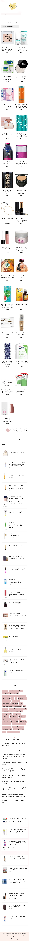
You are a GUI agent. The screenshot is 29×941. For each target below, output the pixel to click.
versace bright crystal (7, 729)
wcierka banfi (16, 729)
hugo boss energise (18, 706)
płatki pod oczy (14, 721)
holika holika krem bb (7, 706)
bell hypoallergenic (7, 693)
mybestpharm (6, 716)
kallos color (5, 708)
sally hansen (23, 724)
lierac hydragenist (17, 714)
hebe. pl (20, 703)
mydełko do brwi (14, 716)
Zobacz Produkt (7, 43)
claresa (12, 698)
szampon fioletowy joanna (18, 726)
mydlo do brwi (22, 716)
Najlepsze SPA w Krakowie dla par (11, 750)
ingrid (24, 706)
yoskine (4, 731)
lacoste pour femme (18, 711)
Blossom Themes (7, 936)
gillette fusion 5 (15, 701)
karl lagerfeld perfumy (14, 708)
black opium (15, 693)
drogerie (4, 701)
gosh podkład (15, 703)
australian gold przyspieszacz (15, 690)
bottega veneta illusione (8, 696)
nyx (3, 719)
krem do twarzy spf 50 (7, 711)
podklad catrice (6, 721)
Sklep (12, 939)
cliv (16, 698)
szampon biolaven (7, 726)
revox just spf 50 (15, 724)
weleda (22, 729)
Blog (16, 939)
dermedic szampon (22, 698)
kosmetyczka (23, 708)
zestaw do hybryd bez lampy (13, 731)
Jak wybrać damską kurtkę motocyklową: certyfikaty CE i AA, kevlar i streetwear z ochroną (13, 756)
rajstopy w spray (22, 721)
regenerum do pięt (7, 724)
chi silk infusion (6, 698)
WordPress (23, 936)
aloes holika (5, 690)
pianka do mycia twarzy (15, 719)
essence (9, 701)
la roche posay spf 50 (7, 714)
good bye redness (6, 703)
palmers (7, 719)
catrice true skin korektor (20, 696)
